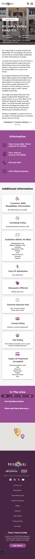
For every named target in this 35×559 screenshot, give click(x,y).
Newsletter (17, 490)
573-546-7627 (14, 162)
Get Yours (17, 545)
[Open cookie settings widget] (2, 552)
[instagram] (15, 480)
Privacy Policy (17, 521)
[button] (18, 433)
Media (17, 506)
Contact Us (17, 485)
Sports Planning (17, 501)
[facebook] (10, 480)
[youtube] (23, 480)
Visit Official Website (18, 171)
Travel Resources (17, 495)
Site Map (17, 526)
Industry (17, 511)
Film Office (17, 516)
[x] (19, 480)
